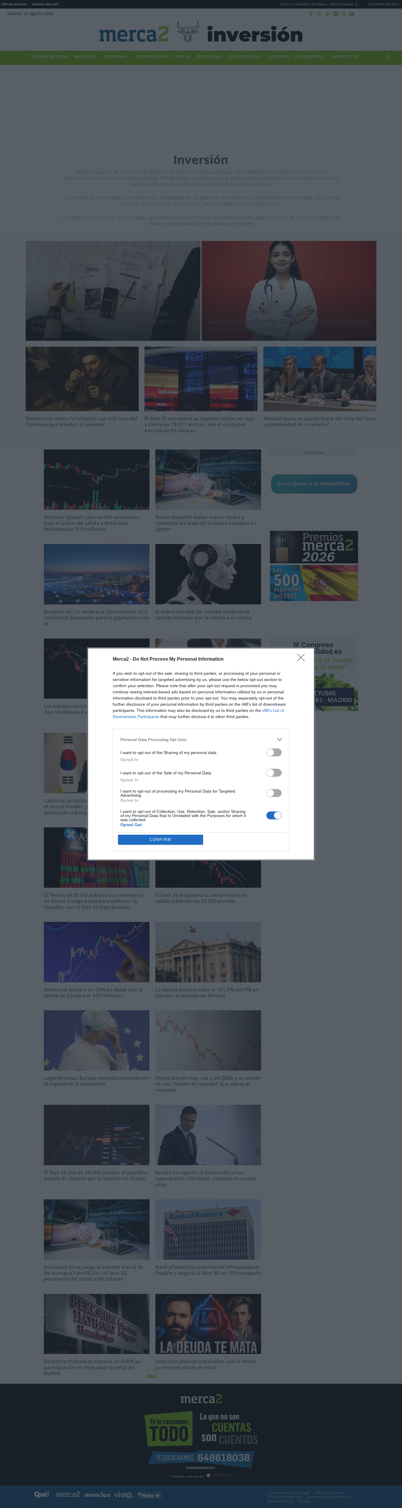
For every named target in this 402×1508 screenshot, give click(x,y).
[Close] (302, 659)
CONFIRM (160, 839)
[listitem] (201, 739)
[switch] (274, 752)
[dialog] (201, 754)
